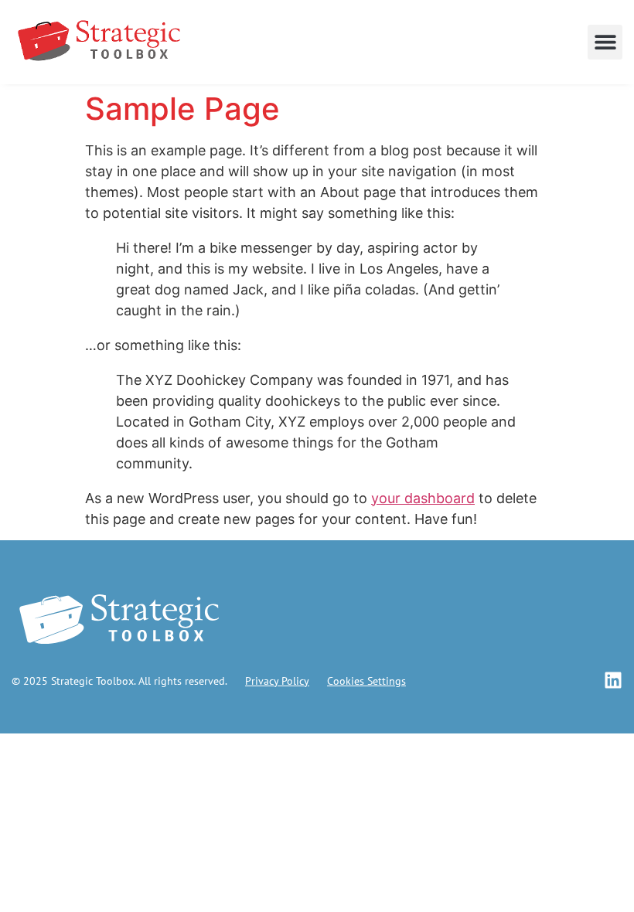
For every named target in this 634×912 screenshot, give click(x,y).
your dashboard (423, 498)
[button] (605, 42)
